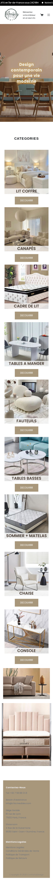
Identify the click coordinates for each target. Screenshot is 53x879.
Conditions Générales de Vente (23, 850)
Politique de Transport (17, 854)
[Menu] (48, 15)
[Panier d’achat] (41, 14)
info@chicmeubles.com (18, 803)
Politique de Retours (16, 858)
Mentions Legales (15, 847)
